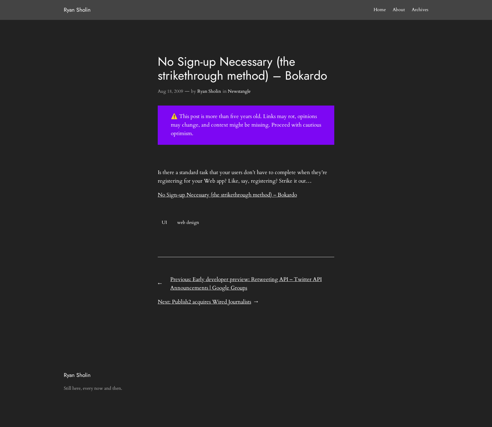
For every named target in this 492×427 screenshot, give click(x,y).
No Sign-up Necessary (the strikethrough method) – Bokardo (227, 195)
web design (188, 222)
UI (164, 222)
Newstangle (239, 91)
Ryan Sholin (77, 10)
